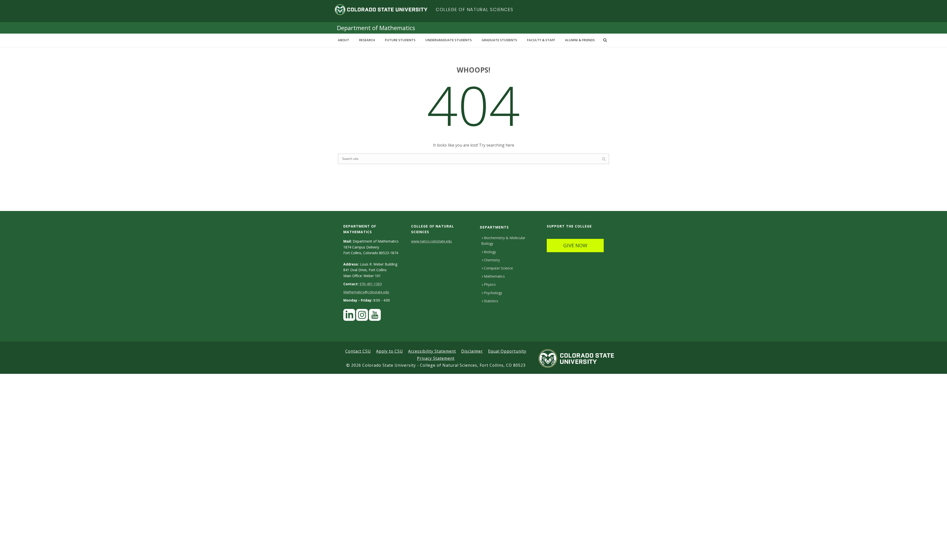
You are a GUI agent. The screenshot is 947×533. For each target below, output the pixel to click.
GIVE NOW (575, 245)
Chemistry (492, 260)
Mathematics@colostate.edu (366, 292)
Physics (490, 284)
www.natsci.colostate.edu (431, 241)
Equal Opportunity (507, 351)
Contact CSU (358, 351)
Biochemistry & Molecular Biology (503, 240)
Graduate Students (499, 40)
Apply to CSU (389, 351)
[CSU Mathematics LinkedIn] (349, 316)
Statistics (491, 301)
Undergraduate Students (448, 40)
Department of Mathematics (376, 28)
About (343, 40)
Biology (490, 251)
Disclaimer (472, 351)
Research (367, 40)
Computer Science (498, 268)
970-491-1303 (371, 284)
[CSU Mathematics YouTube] (375, 316)
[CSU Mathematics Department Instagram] (362, 316)
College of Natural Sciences (474, 9)
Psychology (493, 292)
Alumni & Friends (580, 40)
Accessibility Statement (432, 351)
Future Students (400, 40)
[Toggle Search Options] (605, 40)
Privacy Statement (436, 358)
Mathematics (494, 276)
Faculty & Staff (541, 40)
